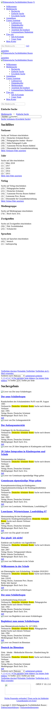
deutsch (10, 241)
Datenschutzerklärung (10, 707)
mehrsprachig (11, 244)
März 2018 (10, 163)
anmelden (5, 51)
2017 (8, 166)
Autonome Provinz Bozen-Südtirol (21, 146)
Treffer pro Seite (28, 380)
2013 (8, 173)
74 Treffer (12, 380)
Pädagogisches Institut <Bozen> (20, 140)
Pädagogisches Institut (16, 188)
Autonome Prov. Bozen (15, 196)
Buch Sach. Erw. (14, 214)
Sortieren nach (7, 376)
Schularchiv (12, 229)
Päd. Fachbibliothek (15, 226)
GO (27, 46)
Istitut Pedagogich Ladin (17, 143)
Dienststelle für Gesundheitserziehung (22, 148)
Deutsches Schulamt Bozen (18, 138)
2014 (8, 171)
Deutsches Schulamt (15, 191)
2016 (8, 168)
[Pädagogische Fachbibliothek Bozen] (17, 2)
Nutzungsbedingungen (29, 707)
